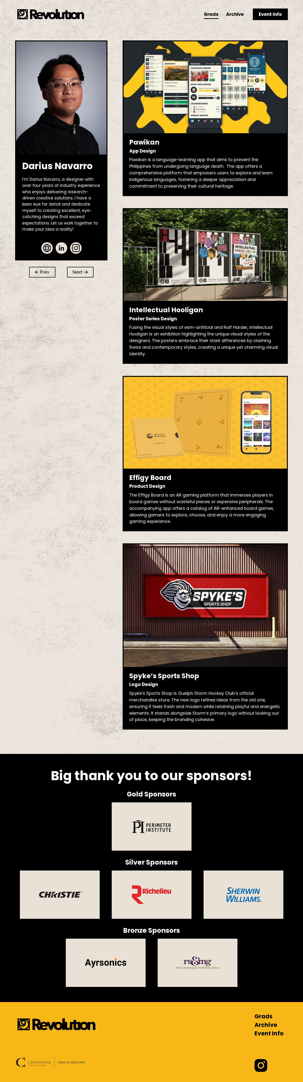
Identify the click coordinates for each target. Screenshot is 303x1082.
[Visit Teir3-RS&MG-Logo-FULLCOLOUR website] (197, 963)
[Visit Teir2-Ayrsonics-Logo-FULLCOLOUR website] (106, 963)
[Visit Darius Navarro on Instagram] (76, 248)
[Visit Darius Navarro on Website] (47, 248)
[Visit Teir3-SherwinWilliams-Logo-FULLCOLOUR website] (243, 895)
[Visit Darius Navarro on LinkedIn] (61, 248)
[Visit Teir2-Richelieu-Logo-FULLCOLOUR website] (152, 895)
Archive (235, 14)
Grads (211, 14)
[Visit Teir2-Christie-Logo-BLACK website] (60, 895)
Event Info (270, 14)
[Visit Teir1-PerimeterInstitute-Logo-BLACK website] (152, 826)
